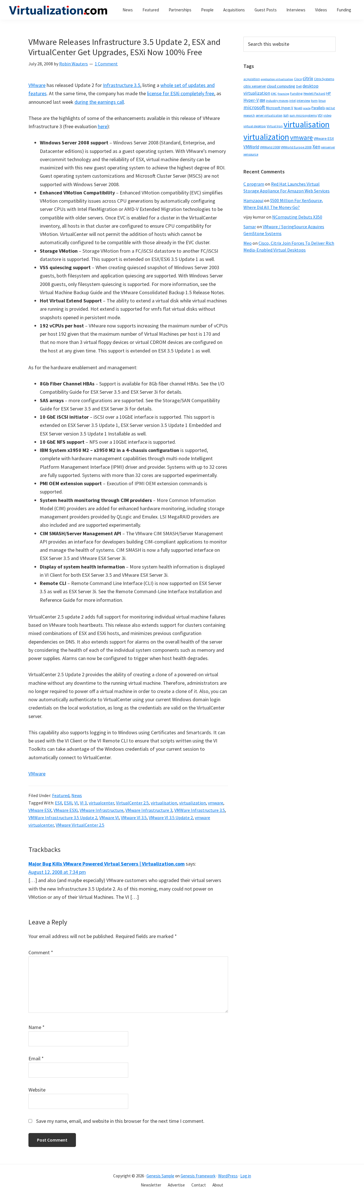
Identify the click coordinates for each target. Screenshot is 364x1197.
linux (322, 100)
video (327, 115)
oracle (307, 108)
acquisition (251, 79)
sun (286, 115)
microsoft (254, 107)
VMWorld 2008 (270, 147)
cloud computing (281, 86)
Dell (299, 86)
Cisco (298, 79)
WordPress (228, 1176)
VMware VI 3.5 (134, 817)
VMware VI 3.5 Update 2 (171, 817)
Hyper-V (251, 100)
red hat (330, 108)
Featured (60, 795)
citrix (308, 78)
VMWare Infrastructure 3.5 (199, 810)
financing (283, 94)
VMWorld (251, 147)
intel (292, 101)
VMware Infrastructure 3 (148, 810)
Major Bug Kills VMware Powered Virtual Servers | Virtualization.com (106, 863)
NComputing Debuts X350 (297, 217)
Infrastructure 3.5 (121, 85)
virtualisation (164, 803)
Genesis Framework (198, 1176)
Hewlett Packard (314, 94)
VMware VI (109, 817)
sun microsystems (303, 115)
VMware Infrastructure (101, 810)
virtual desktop (254, 126)
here (102, 126)
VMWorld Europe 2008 (296, 147)
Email (36, 1058)
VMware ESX (39, 810)
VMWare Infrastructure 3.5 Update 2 (62, 817)
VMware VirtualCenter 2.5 (80, 825)
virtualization (192, 803)
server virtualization (269, 115)
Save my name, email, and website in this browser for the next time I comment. (120, 1121)
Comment (40, 952)
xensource (250, 154)
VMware (37, 85)
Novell (298, 108)
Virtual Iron (275, 126)
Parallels (318, 107)
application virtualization (277, 79)
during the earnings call (99, 102)
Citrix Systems (324, 79)
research (249, 115)
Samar (249, 226)
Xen (316, 147)
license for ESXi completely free (180, 93)
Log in (245, 1176)
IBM (262, 100)
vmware (215, 803)
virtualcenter (101, 803)
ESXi (68, 803)
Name (36, 1027)
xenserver (328, 147)
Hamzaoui (253, 200)
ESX (58, 803)
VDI (320, 115)
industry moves (277, 100)
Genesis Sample (160, 1176)
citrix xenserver (254, 86)
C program (253, 184)
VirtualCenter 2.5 (132, 803)
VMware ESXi (65, 810)
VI (76, 803)
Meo (247, 243)
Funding (296, 93)
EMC (274, 94)
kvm (314, 100)
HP (328, 93)
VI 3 (83, 803)
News (76, 795)
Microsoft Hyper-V (279, 107)
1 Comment (106, 64)
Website (37, 1089)
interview (303, 100)
